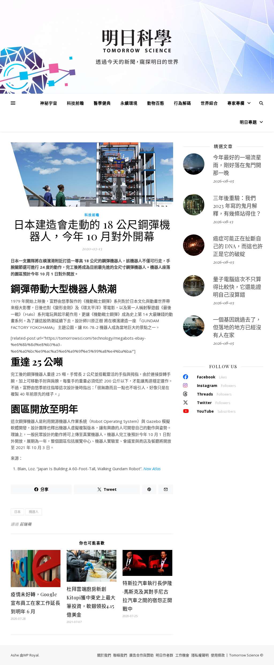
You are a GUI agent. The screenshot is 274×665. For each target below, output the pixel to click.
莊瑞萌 (26, 524)
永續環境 (129, 103)
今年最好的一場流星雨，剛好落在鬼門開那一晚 (237, 165)
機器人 (34, 512)
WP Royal (31, 655)
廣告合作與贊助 (141, 655)
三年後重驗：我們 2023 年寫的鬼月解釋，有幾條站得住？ (237, 205)
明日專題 (248, 122)
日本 (17, 512)
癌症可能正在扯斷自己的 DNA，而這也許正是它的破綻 (238, 246)
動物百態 (155, 103)
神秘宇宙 (48, 103)
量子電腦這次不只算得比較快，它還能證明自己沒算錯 (237, 286)
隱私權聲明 (200, 655)
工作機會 (182, 655)
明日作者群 (164, 655)
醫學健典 (102, 103)
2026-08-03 (223, 262)
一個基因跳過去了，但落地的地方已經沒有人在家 (237, 327)
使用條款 (218, 655)
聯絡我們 (120, 655)
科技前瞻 (75, 103)
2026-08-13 (223, 221)
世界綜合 (209, 103)
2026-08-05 (223, 181)
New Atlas (152, 468)
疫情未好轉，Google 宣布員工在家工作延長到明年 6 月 (35, 603)
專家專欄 (236, 103)
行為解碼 (182, 103)
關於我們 (104, 655)
